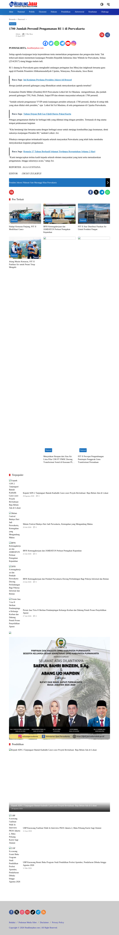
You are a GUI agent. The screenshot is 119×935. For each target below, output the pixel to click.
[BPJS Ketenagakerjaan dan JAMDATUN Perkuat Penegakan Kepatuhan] (59, 214)
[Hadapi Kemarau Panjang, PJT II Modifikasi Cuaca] (25, 214)
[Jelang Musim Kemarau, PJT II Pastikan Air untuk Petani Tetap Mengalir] (25, 248)
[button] (102, 4)
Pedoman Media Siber (28, 922)
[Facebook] (45, 43)
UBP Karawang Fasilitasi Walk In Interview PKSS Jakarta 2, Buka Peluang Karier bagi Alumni (62, 828)
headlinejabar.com (35, 48)
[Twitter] (51, 43)
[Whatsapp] (56, 43)
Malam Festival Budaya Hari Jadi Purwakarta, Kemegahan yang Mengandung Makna (58, 524)
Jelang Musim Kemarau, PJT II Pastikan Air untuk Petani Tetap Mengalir (22, 264)
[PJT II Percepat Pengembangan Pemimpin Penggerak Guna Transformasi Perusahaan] (94, 345)
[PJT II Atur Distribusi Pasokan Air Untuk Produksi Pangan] (94, 214)
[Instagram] (73, 43)
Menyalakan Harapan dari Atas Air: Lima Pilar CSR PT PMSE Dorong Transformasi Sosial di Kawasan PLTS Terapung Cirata (59, 459)
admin (18, 34)
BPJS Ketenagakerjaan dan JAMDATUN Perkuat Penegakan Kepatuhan (56, 229)
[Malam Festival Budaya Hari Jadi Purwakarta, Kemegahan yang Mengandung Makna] (15, 525)
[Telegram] (62, 43)
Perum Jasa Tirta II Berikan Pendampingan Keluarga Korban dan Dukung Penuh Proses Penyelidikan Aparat (64, 611)
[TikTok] (32, 912)
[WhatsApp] (107, 192)
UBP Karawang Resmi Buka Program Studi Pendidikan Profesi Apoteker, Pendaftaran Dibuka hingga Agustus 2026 (64, 863)
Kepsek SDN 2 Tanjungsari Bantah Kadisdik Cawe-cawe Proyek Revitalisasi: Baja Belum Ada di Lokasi (65, 493)
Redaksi (12, 922)
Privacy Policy (58, 922)
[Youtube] (68, 43)
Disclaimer (44, 922)
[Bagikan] (107, 34)
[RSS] (43, 912)
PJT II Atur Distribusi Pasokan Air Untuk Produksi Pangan (92, 228)
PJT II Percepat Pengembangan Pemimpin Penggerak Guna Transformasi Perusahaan (91, 459)
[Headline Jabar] (23, 4)
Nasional (13, 24)
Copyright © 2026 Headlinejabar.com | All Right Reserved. (33, 928)
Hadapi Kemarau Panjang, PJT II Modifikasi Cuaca (22, 228)
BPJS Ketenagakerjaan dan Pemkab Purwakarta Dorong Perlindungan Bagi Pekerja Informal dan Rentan (66, 579)
